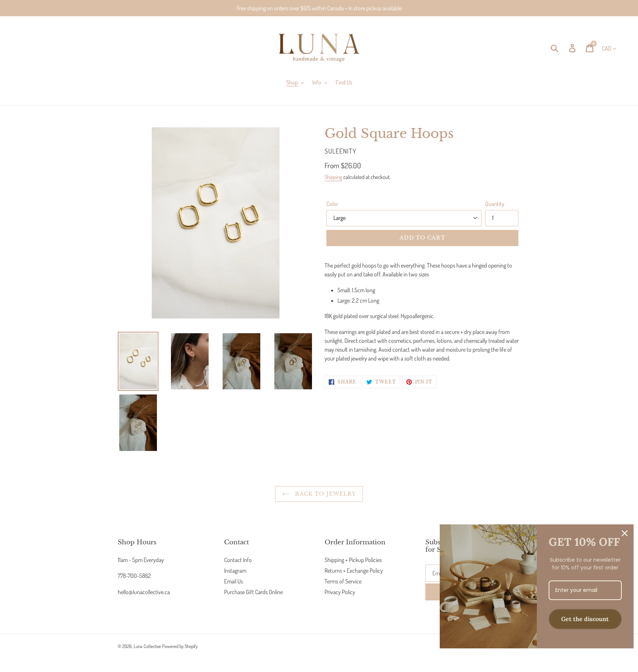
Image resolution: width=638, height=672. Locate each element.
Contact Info (238, 560)
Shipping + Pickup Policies (353, 560)
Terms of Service (343, 581)
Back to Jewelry (324, 493)
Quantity (494, 203)
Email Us (233, 581)
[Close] (625, 533)
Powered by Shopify (180, 646)
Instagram (235, 570)
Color (332, 203)
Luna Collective (147, 646)
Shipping (333, 176)
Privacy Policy (340, 592)
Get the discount (585, 619)
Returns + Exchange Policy (354, 570)
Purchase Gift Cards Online (253, 592)
